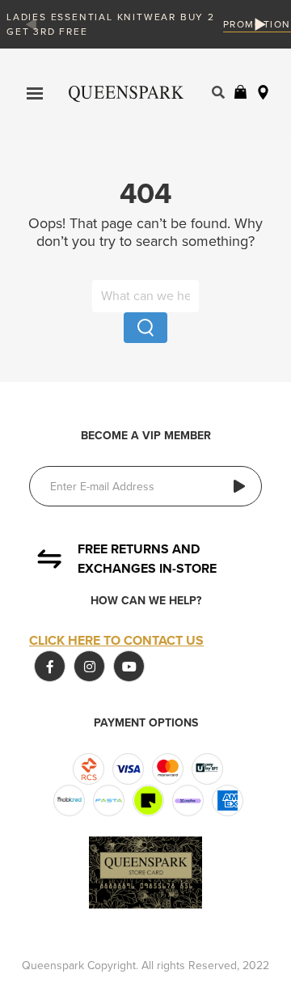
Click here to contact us (116, 641)
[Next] (257, 24)
